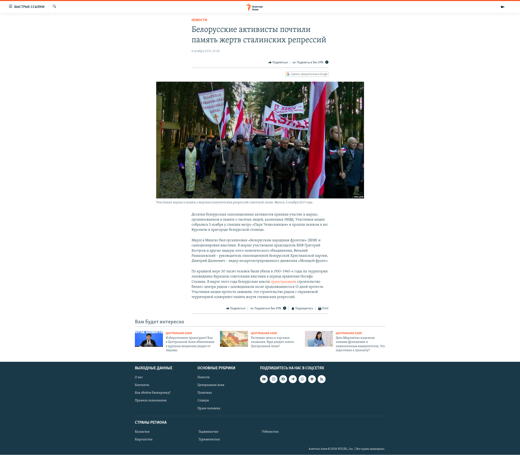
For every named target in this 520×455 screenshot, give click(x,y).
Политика (204, 393)
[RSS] (321, 379)
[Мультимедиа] (502, 7)
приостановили (284, 282)
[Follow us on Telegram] (293, 379)
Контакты (142, 385)
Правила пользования (151, 400)
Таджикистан (208, 431)
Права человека (208, 408)
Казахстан (142, 431)
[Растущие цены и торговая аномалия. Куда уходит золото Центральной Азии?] (234, 339)
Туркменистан (209, 439)
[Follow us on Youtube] (264, 379)
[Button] (278, 62)
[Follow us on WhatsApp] (302, 379)
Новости (199, 20)
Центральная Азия (179, 333)
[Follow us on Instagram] (273, 379)
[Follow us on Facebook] (283, 379)
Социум (203, 400)
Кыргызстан (144, 439)
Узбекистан (270, 431)
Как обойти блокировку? (152, 393)
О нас (139, 377)
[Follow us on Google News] (312, 379)
